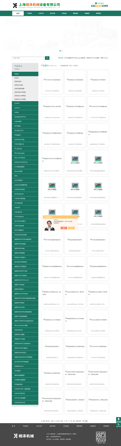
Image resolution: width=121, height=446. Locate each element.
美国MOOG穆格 (20, 334)
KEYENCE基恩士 (20, 221)
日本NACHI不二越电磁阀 (22, 389)
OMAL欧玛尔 (19, 330)
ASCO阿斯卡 (19, 180)
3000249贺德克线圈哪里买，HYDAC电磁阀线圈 (52, 197)
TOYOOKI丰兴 (19, 216)
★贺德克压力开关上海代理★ (52, 117)
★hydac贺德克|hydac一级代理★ (75, 304)
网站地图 (68, 439)
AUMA (17, 112)
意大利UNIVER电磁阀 (22, 361)
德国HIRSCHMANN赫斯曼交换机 (25, 298)
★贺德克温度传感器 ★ (52, 357)
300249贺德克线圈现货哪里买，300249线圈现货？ (98, 171)
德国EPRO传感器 (20, 244)
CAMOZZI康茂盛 (20, 198)
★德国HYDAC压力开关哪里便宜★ (52, 171)
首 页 (13, 426)
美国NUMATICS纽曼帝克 (22, 343)
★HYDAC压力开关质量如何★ (98, 117)
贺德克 (17, 74)
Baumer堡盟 (18, 171)
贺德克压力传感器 (20, 99)
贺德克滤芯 (18, 81)
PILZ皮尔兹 (18, 148)
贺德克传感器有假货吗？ (75, 251)
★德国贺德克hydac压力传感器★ (75, 331)
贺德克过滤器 (18, 85)
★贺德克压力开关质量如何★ (75, 117)
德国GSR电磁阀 (20, 253)
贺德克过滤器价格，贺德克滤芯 (75, 411)
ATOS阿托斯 (19, 203)
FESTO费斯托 (19, 230)
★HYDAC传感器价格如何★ (52, 251)
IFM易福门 (18, 135)
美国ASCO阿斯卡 (20, 257)
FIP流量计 (18, 371)
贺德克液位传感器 (20, 92)
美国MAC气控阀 (20, 339)
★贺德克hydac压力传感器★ (52, 331)
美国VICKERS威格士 (21, 348)
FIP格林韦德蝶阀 (20, 380)
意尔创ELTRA (19, 130)
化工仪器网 (56, 439)
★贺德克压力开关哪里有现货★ (52, 144)
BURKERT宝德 (19, 139)
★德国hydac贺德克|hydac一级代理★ (52, 304)
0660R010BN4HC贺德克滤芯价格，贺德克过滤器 (98, 384)
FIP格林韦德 (18, 384)
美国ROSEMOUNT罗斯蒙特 (23, 357)
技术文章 (52, 13)
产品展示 (29, 13)
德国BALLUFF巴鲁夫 (21, 293)
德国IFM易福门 (19, 289)
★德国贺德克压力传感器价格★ (75, 357)
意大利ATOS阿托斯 (21, 262)
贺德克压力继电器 (20, 95)
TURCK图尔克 (19, 144)
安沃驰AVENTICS (20, 117)
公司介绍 (41, 13)
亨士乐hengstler (20, 153)
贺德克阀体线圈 (19, 88)
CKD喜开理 (18, 212)
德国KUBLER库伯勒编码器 (23, 312)
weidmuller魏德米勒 (21, 185)
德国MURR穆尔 (20, 303)
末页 (74, 421)
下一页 (70, 421)
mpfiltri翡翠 (18, 121)
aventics (17, 108)
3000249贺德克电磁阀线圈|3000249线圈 (98, 197)
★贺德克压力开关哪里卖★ (75, 144)
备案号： (75, 434)
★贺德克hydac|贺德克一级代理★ (98, 304)
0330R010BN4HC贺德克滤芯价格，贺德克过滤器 (52, 411)
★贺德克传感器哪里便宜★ (98, 277)
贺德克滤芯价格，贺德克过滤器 (98, 411)
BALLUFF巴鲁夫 (20, 157)
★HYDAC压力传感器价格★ (98, 357)
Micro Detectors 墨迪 (21, 325)
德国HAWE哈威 (19, 248)
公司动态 (64, 13)
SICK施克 (18, 126)
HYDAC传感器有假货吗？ (98, 251)
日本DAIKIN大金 (20, 402)
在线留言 (87, 13)
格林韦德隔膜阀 (19, 375)
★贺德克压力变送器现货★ (75, 91)
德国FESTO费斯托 (20, 266)
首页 (70, 65)
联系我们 (98, 13)
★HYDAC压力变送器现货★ (52, 91)
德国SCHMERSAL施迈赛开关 (24, 321)
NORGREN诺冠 (20, 189)
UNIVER (17, 207)
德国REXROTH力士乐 (22, 280)
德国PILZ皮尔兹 (20, 307)
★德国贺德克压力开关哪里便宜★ (98, 144)
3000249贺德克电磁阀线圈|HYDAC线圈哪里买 (75, 197)
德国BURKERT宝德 (21, 271)
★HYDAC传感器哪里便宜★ (75, 277)
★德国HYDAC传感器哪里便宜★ (52, 277)
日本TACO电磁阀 (20, 398)
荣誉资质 (75, 13)
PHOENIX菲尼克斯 (21, 235)
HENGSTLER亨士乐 (21, 162)
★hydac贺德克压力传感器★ (98, 331)
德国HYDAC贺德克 (21, 275)
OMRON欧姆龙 (19, 225)
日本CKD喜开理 (20, 393)
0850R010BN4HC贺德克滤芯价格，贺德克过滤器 (75, 384)
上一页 (65, 421)
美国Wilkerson (19, 366)
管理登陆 (62, 439)
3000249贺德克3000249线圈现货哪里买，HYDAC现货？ (75, 171)
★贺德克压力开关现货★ (98, 91)
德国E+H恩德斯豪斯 (21, 316)
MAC (16, 176)
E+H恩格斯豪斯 (19, 167)
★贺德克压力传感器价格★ (52, 384)
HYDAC (17, 103)
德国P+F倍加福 (19, 284)
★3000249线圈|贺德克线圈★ (98, 224)
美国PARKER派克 (20, 352)
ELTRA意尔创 (19, 194)
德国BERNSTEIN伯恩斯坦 (23, 239)
